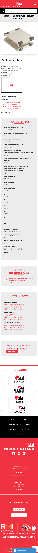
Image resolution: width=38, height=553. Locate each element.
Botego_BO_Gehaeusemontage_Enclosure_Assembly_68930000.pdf (20, 279)
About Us (14, 419)
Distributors (25, 429)
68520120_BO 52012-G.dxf (13, 106)
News (28, 424)
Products (24, 419)
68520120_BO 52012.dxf (12, 102)
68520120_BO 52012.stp (12, 104)
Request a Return (19, 515)
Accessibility (9, 551)
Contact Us (11, 352)
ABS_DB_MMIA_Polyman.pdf (13, 304)
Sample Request (19, 435)
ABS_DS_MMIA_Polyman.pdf (13, 307)
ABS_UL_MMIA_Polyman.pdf (13, 309)
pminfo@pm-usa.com (19, 476)
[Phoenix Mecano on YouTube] (24, 453)
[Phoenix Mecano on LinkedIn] (19, 453)
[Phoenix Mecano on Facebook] (13, 453)
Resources (12, 429)
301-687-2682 (19, 472)
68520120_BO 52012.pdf (12, 109)
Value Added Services (14, 424)
